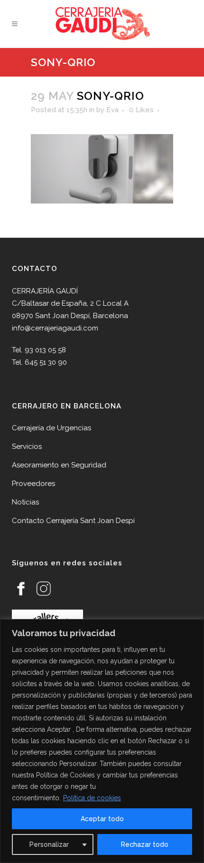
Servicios (27, 446)
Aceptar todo (102, 819)
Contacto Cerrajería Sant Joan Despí (73, 520)
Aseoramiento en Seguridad (59, 465)
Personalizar (49, 844)
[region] (102, 741)
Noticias (25, 502)
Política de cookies (92, 798)
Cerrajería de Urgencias (51, 428)
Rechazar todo (144, 844)
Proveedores (33, 483)
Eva (112, 110)
